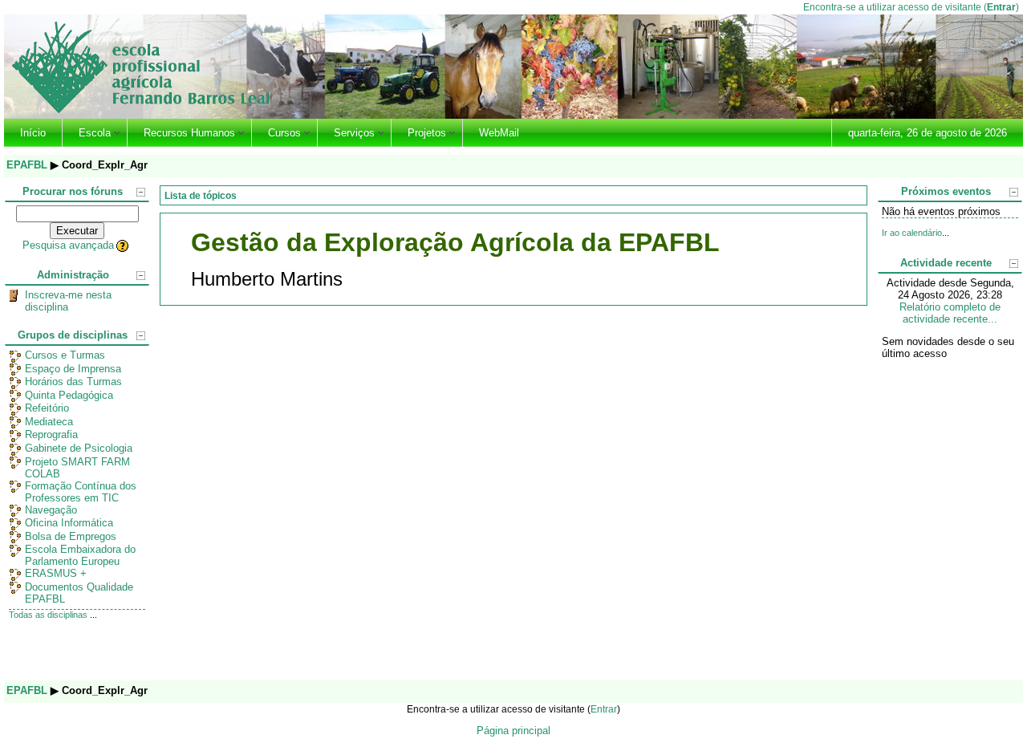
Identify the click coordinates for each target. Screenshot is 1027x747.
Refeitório (47, 408)
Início (33, 133)
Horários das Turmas (73, 382)
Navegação (51, 510)
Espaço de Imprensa (73, 369)
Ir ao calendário (912, 232)
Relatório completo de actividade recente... (950, 313)
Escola (95, 133)
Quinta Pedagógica (69, 395)
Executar (77, 231)
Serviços (354, 133)
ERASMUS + (56, 573)
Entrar (1001, 7)
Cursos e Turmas (65, 355)
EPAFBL (26, 165)
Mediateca (49, 422)
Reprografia (51, 434)
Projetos (427, 133)
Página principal (513, 731)
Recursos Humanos (189, 133)
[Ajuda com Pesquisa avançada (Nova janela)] (123, 245)
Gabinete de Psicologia (78, 448)
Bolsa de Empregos (70, 536)
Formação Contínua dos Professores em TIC (80, 492)
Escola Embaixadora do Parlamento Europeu (80, 555)
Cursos (284, 133)
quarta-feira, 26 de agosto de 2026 (927, 133)
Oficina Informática (69, 523)
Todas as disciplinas (48, 614)
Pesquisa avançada (68, 245)
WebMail (499, 133)
